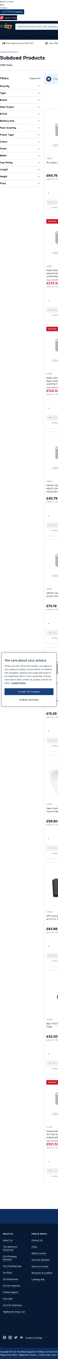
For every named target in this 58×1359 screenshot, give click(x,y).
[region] (28, 679)
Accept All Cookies (29, 691)
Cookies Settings (29, 699)
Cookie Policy (18, 682)
